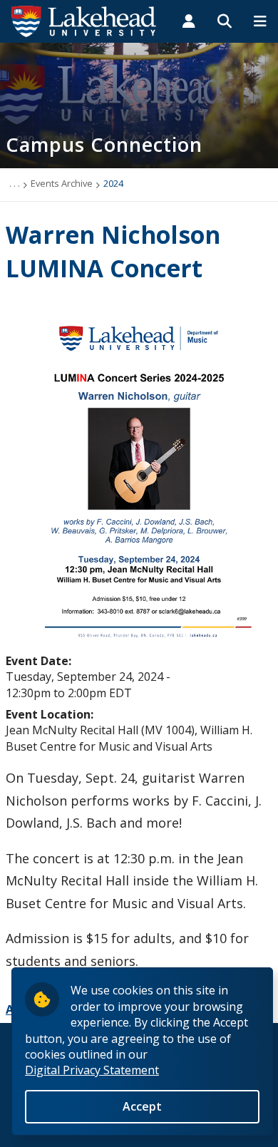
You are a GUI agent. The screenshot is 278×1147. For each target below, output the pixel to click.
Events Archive (62, 183)
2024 (113, 183)
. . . (14, 183)
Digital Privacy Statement (92, 1070)
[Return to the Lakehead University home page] (84, 20)
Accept (142, 1106)
